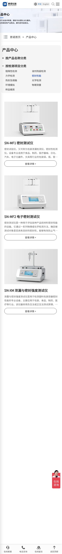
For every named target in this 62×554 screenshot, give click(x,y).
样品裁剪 (10, 89)
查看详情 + (30, 163)
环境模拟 (10, 84)
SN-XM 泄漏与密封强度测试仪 (26, 290)
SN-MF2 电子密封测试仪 (22, 216)
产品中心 (31, 37)
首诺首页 (15, 37)
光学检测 (36, 80)
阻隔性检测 (11, 71)
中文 (39, 4)
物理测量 (36, 84)
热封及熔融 (11, 80)
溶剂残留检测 (39, 71)
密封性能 (36, 75)
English (46, 4)
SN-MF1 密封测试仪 (18, 142)
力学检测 (10, 75)
